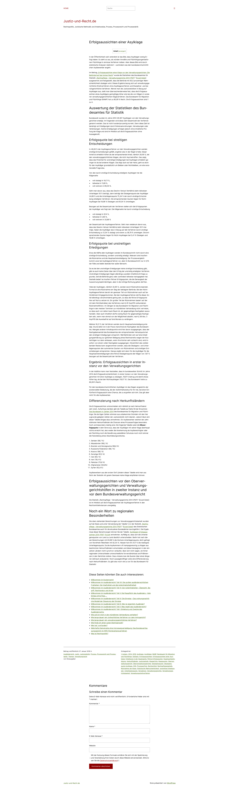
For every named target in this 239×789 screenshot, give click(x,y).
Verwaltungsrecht (81, 656)
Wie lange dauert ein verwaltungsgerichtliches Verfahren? (114, 620)
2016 (134, 654)
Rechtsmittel (152, 666)
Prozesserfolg (142, 666)
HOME (66, 8)
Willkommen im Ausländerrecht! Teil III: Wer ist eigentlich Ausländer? (118, 604)
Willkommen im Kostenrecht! (102, 580)
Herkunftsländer (132, 661)
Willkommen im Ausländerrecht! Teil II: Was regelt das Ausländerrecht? (118, 607)
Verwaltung (142, 671)
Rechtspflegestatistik (164, 666)
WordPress (171, 783)
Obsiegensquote (157, 664)
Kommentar (94, 704)
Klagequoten (162, 661)
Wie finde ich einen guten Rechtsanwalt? (107, 623)
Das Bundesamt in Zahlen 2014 (101, 412)
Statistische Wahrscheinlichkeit (148, 668)
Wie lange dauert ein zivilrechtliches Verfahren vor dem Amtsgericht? (118, 617)
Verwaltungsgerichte (154, 671)
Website (92, 746)
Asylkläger (148, 654)
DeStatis (136, 656)
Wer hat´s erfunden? (99, 625)
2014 (130, 654)
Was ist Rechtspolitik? (99, 634)
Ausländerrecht (68, 654)
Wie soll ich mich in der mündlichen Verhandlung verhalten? (114, 615)
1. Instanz (124, 654)
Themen (71, 656)
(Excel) (107, 535)
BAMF (154, 654)
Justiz (77, 654)
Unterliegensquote (130, 671)
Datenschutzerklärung (108, 761)
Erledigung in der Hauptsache (136, 659)
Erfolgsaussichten (145, 656)
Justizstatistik (85, 654)
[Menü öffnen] (174, 8)
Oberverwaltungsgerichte (142, 664)
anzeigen (122, 51)
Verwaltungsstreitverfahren (140, 673)
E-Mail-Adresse (96, 736)
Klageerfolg (153, 661)
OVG (134, 666)
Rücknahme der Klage (128, 668)
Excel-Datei (141, 78)
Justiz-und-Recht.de (79, 21)
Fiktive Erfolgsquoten (155, 659)
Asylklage (140, 654)
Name (92, 726)
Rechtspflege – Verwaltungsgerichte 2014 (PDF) (116, 78)
